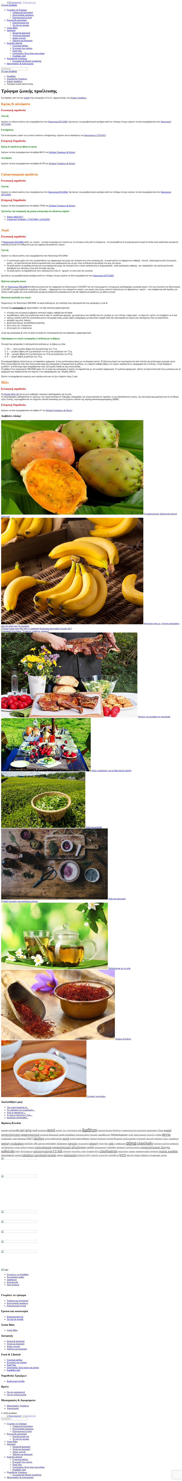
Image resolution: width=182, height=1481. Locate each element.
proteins (42, 1130)
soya (28, 1130)
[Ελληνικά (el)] (14, 2)
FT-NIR (57, 1151)
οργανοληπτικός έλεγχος (155, 1147)
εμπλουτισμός (133, 1147)
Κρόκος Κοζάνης (123, 1039)
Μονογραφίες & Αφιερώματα (20, 63)
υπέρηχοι (67, 1151)
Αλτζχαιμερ (26, 1151)
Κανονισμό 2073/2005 (103, 275)
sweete (51, 1155)
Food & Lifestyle (14, 43)
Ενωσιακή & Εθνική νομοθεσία (27, 61)
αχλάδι (73, 1138)
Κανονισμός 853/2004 (13, 242)
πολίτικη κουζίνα (161, 1143)
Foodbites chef (19, 56)
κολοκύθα (14, 1130)
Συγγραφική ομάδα (15, 1277)
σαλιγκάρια (72, 1130)
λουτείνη (151, 1135)
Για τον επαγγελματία (16, 1394)
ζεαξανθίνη (111, 1147)
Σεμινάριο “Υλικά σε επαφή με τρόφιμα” (30, 631)
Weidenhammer (119, 1134)
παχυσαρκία (7, 1155)
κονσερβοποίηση (53, 1138)
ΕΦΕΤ (29, 1138)
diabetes (144, 1155)
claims (137, 1155)
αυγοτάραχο (82, 1138)
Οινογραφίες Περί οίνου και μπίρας (29, 53)
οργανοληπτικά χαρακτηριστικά (20, 1134)
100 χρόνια (39, 1143)
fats (106, 1143)
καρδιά (90, 1147)
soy (22, 1130)
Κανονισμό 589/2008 (17, 287)
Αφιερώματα (12, 1408)
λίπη (101, 1143)
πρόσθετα (114, 1155)
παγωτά (129, 1155)
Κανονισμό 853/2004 (58, 121)
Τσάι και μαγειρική (117, 898)
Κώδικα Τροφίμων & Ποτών (62, 152)
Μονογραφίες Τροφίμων (18, 1406)
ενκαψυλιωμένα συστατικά (133, 1130)
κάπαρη (60, 1155)
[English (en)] (29, 2)
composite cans (9, 1138)
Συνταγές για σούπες (96, 1096)
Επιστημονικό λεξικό (22, 17)
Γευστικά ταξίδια (20, 45)
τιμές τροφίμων (171, 1138)
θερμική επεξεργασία (125, 1138)
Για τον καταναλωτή (16, 1392)
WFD (122, 1155)
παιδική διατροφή (98, 1138)
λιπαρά (90, 1151)
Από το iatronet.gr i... (16, 1112)
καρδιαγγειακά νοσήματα (147, 1151)
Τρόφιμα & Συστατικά (23, 12)
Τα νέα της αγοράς (21, 25)
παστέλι (94, 1155)
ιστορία (109, 1138)
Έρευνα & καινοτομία (17, 20)
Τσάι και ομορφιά (94, 827)
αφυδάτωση (104, 1134)
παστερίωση (140, 1134)
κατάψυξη (174, 1143)
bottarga (21, 1138)
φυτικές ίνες (61, 1130)
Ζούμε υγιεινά (19, 38)
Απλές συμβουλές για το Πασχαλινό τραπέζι (111, 770)
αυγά (66, 1138)
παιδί (35, 1130)
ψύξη (17, 1151)
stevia (166, 1134)
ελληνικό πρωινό (145, 1138)
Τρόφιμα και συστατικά (17, 1300)
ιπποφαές (94, 1135)
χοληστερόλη (82, 1134)
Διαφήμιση (12, 1279)
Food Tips (17, 51)
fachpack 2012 (84, 1155)
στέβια (158, 1135)
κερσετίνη (103, 1155)
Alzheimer (61, 1143)
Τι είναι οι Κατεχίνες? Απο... (19, 1115)
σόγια (131, 1142)
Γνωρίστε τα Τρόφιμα (17, 10)
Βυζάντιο (117, 1130)
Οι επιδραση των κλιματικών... (21, 1110)
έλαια (160, 1130)
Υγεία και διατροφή (21, 35)
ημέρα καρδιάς (168, 1151)
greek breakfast (67, 1134)
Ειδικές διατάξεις (14, 81)
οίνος (96, 1151)
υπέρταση (50, 1143)
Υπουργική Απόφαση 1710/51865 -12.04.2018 (28, 219)
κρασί (167, 1130)
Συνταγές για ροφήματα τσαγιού (23, 901)
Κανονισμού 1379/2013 (95, 135)
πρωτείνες (123, 1151)
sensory (94, 1143)
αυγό (51, 1130)
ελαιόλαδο (145, 1143)
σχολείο (28, 1143)
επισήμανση (109, 1151)
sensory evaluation (12, 1143)
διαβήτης (90, 1129)
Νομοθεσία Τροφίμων (17, 58)
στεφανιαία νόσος (158, 1155)
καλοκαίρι (70, 1155)
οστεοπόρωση (43, 1147)
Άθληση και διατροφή (22, 40)
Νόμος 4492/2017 (15, 217)
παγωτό (72, 1143)
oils (80, 1130)
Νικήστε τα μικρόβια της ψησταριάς (154, 716)
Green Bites (12, 28)
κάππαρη (158, 1138)
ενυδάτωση (120, 1143)
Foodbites (11, 76)
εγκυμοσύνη (83, 1143)
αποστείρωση (105, 1130)
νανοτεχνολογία (42, 1151)
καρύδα (4, 1130)
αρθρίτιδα (8, 1151)
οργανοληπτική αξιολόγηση (69, 1147)
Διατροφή (11, 30)
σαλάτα (18, 1155)
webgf (26, 98)
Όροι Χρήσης (13, 1285)
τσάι (111, 1143)
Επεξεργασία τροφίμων (23, 15)
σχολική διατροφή (49, 1134)
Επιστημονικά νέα (21, 22)
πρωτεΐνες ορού (79, 1151)
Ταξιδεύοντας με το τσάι (119, 968)
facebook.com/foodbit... (17, 1117)
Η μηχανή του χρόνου (22, 48)
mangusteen (151, 1130)
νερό (130, 1134)
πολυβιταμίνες (7, 1147)
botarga (31, 1147)
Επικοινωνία (12, 1282)
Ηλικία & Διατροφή (21, 33)
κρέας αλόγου (21, 1147)
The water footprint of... (17, 1107)
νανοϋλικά (40, 1155)
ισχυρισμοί (100, 1147)
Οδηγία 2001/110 (11, 394)
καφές (132, 1151)
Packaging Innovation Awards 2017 (56, 628)
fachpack (121, 1147)
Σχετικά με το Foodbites (18, 1274)
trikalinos (27, 1155)
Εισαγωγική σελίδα (15, 1381)
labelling (39, 1138)
